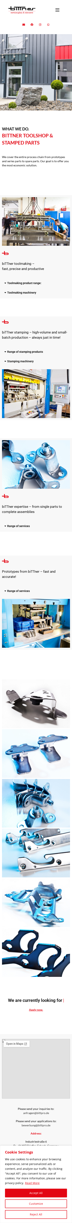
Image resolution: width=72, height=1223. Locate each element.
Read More (32, 1183)
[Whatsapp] (48, 24)
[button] (36, 283)
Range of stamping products (25, 351)
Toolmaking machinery (21, 292)
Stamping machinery (20, 361)
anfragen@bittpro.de (36, 1117)
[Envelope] (23, 24)
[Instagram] (40, 24)
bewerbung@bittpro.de (36, 1129)
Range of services (18, 526)
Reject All (36, 1214)
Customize (36, 1204)
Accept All (36, 1193)
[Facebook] (32, 24)
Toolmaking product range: (24, 283)
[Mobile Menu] (57, 10)
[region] (36, 1184)
